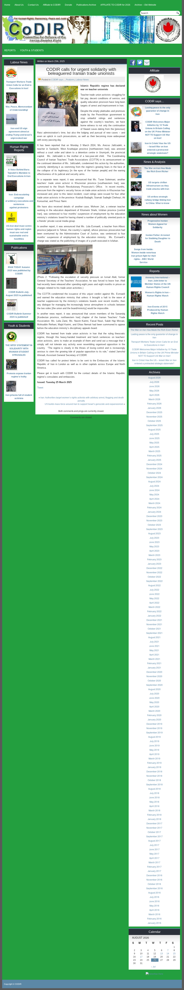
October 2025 (154, 420)
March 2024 (154, 503)
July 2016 (154, 896)
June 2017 (154, 849)
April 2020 (154, 706)
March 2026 (154, 399)
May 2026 (154, 390)
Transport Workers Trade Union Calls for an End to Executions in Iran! (19, 85)
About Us (19, 5)
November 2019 (154, 728)
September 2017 (154, 836)
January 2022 (154, 615)
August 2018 (154, 788)
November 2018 (154, 775)
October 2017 (154, 831)
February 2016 (154, 918)
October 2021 (154, 628)
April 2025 (154, 446)
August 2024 (154, 481)
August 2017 (154, 840)
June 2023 (154, 542)
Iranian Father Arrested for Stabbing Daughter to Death (157, 238)
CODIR (18, 983)
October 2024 (154, 472)
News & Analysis (108, 42)
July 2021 (154, 641)
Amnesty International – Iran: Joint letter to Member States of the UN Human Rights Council (158, 282)
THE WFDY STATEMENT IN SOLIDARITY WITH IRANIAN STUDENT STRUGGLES (18, 350)
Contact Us (33, 5)
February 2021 (154, 663)
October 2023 (154, 524)
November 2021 (154, 624)
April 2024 (154, 498)
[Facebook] (133, 64)
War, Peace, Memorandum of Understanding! (19, 108)
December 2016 (154, 875)
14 (168, 953)
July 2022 (154, 589)
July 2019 (154, 741)
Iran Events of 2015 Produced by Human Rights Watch (157, 310)
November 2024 (154, 468)
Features (31, 42)
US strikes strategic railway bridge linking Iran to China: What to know (158, 200)
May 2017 (154, 853)
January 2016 (154, 922)
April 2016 (154, 909)
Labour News (85, 42)
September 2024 (154, 477)
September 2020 (154, 684)
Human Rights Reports (57, 42)
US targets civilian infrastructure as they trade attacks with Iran (157, 185)
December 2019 (154, 723)
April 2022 (154, 602)
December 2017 (154, 823)
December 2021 (154, 619)
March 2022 (154, 606)
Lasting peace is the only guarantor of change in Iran (157, 111)
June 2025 (154, 438)
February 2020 (154, 715)
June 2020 (154, 697)
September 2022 (154, 580)
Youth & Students (32, 50)
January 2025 (154, 459)
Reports (10, 50)
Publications (162, 42)
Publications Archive (86, 5)
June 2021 (154, 645)
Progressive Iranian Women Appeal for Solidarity (158, 224)
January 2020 (154, 719)
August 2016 (154, 892)
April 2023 (154, 550)
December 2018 (154, 771)
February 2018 (154, 814)
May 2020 (154, 702)
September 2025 (154, 425)
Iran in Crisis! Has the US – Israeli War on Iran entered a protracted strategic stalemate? (158, 148)
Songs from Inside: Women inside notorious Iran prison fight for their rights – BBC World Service (143, 256)
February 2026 (154, 403)
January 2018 (154, 818)
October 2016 (154, 883)
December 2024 (154, 464)
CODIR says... (58, 79)
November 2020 (154, 676)
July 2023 (154, 537)
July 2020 (154, 693)
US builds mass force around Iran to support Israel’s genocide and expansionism (84, 404)
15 (174, 953)
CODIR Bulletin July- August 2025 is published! (19, 293)
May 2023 (154, 546)
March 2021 (154, 658)
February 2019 (154, 762)
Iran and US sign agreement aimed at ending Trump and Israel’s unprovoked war (19, 133)
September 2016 (154, 888)
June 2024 (154, 490)
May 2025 (154, 442)
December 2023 (154, 516)
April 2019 (154, 754)
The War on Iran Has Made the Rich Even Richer (157, 169)
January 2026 (154, 407)
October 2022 (154, 576)
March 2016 (154, 914)
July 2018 (154, 793)
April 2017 (154, 857)
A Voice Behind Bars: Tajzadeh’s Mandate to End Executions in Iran (19, 173)
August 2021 (154, 637)
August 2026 (154, 377)
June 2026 (154, 386)
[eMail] (147, 64)
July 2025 (154, 433)
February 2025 (154, 455)
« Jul (153, 966)
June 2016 (154, 901)
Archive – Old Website (145, 5)
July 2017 (154, 844)
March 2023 (154, 554)
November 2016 (154, 879)
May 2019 (154, 749)
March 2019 (154, 758)
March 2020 (154, 710)
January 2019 (154, 767)
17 (141, 957)
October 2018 (154, 780)
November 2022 (154, 572)
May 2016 (154, 905)
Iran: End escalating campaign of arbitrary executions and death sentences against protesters (18, 201)
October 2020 (154, 680)
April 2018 (154, 806)
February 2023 (154, 559)
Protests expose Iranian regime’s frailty (19, 375)
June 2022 (154, 593)
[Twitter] (140, 64)
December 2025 (154, 412)
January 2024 (154, 511)
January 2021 (154, 667)
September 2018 (154, 784)
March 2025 (154, 451)
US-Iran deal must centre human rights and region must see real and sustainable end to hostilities (19, 232)
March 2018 (154, 810)
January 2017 (154, 870)
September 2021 (154, 632)
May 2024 (154, 494)
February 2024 (154, 507)
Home (7, 5)
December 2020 (154, 671)
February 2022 (154, 611)
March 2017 (154, 862)
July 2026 (154, 381)
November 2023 (154, 520)
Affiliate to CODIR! (52, 5)
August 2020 (154, 689)
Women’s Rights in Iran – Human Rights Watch (157, 294)
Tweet (40, 387)
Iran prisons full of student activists (19, 396)
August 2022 (154, 585)
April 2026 (154, 394)
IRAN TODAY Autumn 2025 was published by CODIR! (19, 270)
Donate (68, 5)
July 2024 (154, 485)
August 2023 (154, 533)
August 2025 (154, 429)
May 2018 (154, 801)
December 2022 (154, 567)
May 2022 (154, 598)
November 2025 (154, 416)
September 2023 (154, 529)
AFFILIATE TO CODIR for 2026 (115, 5)
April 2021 (154, 654)
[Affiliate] (154, 93)
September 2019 (154, 732)
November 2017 (154, 827)
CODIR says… (12, 42)
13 (161, 953)
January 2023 (154, 563)
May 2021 (154, 650)
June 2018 (154, 797)
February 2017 (154, 866)
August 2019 (154, 736)
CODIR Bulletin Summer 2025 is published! (19, 315)
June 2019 (154, 745)
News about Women (136, 42)
